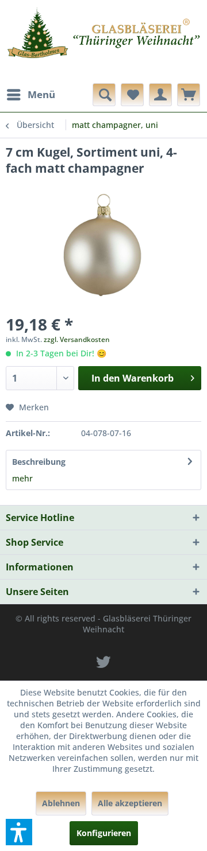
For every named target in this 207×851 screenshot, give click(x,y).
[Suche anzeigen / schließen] (104, 94)
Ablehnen (61, 803)
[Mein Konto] (160, 94)
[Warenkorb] (188, 94)
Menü (41, 94)
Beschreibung (39, 461)
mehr (22, 478)
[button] (19, 832)
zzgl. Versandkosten (77, 339)
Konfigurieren (103, 832)
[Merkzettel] (132, 94)
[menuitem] (30, 94)
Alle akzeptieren (130, 803)
